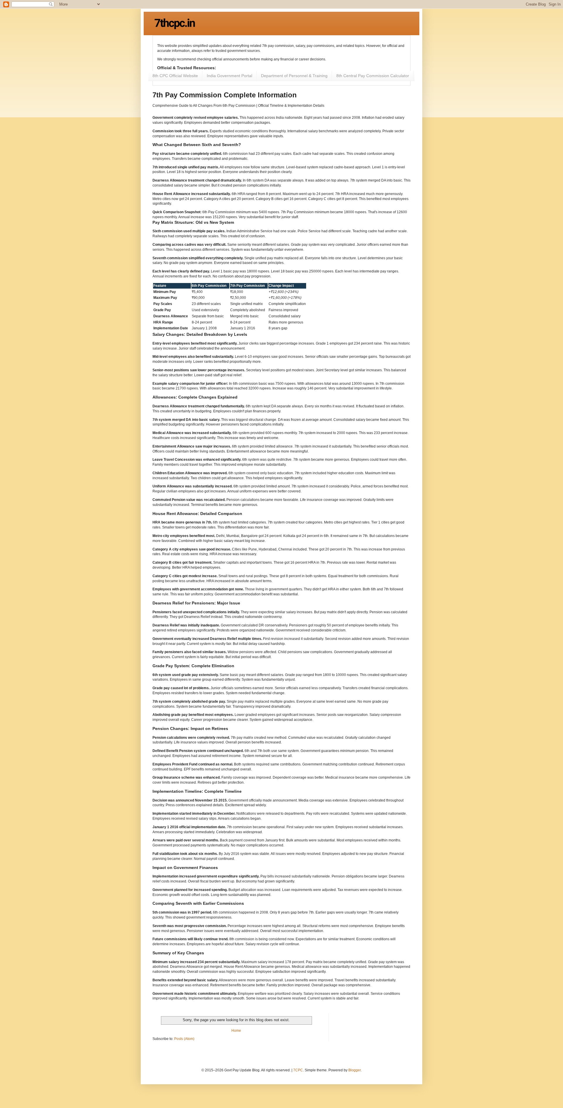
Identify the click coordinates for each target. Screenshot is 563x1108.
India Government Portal (229, 75)
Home (236, 1031)
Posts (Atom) (184, 1039)
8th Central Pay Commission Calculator (372, 75)
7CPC (298, 1070)
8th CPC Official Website (175, 75)
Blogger (354, 1070)
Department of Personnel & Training (294, 75)
